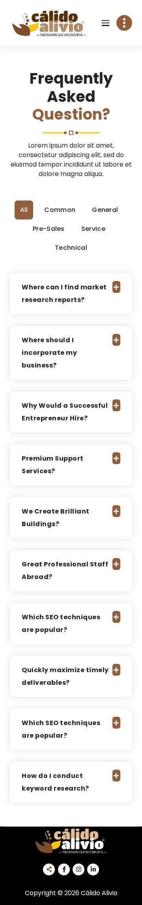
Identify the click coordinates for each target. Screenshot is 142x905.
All (24, 209)
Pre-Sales (49, 228)
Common (59, 209)
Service (93, 228)
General (105, 209)
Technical (71, 247)
